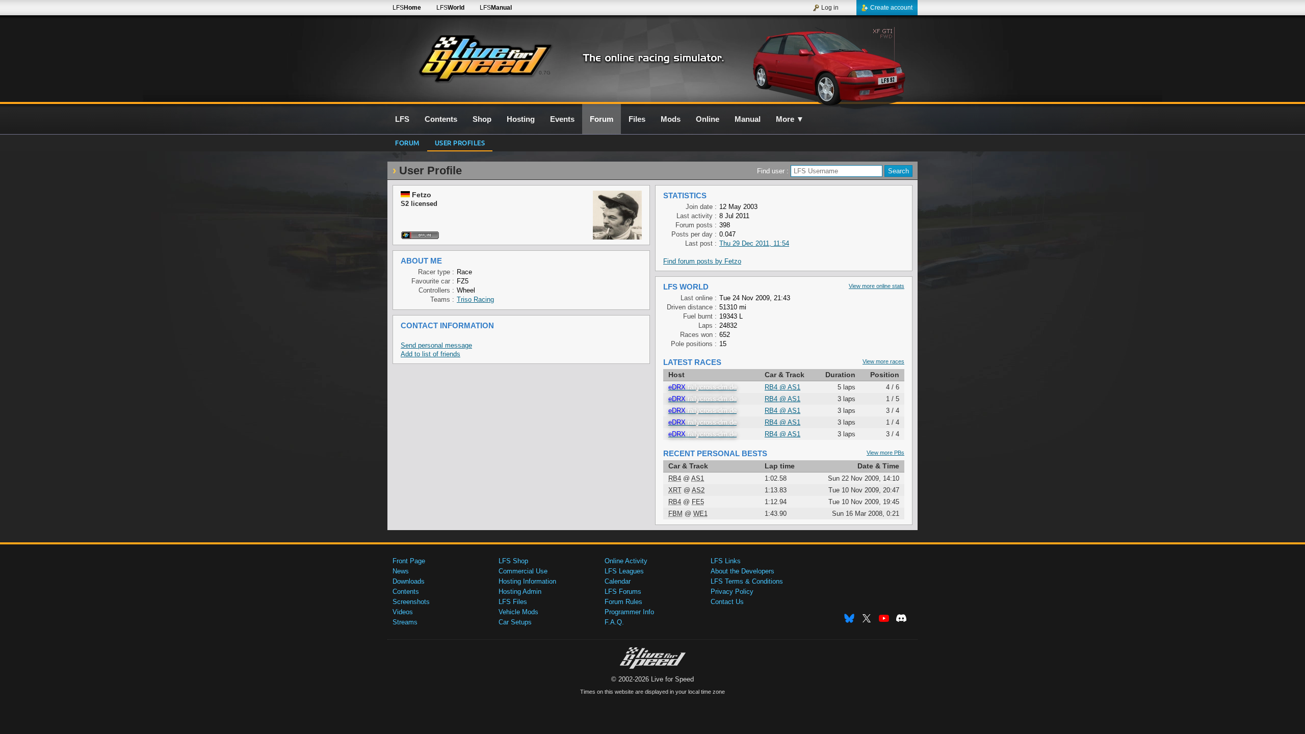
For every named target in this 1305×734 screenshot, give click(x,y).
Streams (405, 622)
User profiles (460, 142)
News (401, 571)
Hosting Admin (520, 591)
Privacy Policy (732, 591)
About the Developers (742, 571)
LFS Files (513, 602)
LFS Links (726, 561)
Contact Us (727, 602)
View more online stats (876, 286)
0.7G (545, 72)
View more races (883, 361)
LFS (407, 7)
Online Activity (626, 561)
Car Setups (515, 622)
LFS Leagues (624, 571)
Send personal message (436, 345)
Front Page (409, 561)
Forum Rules (623, 602)
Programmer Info (629, 612)
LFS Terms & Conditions (747, 581)
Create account (891, 7)
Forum (407, 142)
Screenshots (411, 602)
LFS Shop (513, 561)
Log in (830, 7)
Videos (403, 612)
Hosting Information (527, 581)
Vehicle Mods (518, 612)
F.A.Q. (614, 622)
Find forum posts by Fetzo (702, 261)
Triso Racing (475, 299)
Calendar (618, 581)
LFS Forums (623, 591)
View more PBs (885, 453)
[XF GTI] (830, 64)
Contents (406, 591)
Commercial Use (523, 571)
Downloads (409, 581)
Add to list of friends (430, 354)
